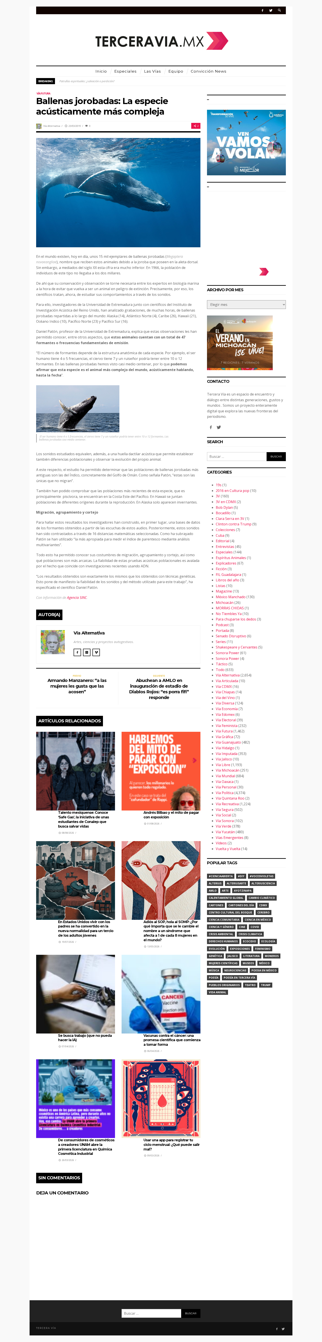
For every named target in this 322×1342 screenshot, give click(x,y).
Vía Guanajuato (228, 742)
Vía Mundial (225, 776)
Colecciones (225, 529)
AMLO (213, 890)
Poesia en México (264, 970)
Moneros (272, 956)
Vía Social (223, 815)
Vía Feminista (226, 725)
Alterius (215, 883)
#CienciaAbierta (221, 876)
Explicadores (226, 563)
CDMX (263, 905)
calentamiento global (226, 898)
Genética (215, 956)
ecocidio (249, 941)
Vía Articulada (227, 680)
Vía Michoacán (227, 770)
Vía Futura (43, 93)
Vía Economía (227, 708)
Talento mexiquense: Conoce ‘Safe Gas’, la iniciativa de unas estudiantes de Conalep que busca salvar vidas (83, 819)
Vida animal (217, 992)
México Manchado (231, 596)
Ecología (268, 941)
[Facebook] (262, 10)
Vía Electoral (226, 720)
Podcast (222, 624)
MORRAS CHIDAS (230, 608)
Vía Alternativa (51, 125)
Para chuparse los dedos (236, 619)
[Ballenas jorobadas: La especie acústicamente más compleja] (118, 192)
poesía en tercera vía (239, 977)
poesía (213, 977)
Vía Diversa (225, 703)
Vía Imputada (226, 753)
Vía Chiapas (225, 692)
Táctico (222, 664)
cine (242, 927)
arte (225, 890)
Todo (220, 669)
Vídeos (221, 843)
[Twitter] (271, 10)
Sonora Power (227, 652)
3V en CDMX (226, 501)
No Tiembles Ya (229, 613)
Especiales (224, 552)
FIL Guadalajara (228, 574)
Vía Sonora (225, 820)
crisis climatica (250, 934)
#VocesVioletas (261, 876)
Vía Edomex (225, 714)
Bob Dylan (224, 507)
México (264, 963)
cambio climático (262, 898)
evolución (217, 949)
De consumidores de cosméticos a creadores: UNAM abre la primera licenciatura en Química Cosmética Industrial (86, 1147)
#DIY (241, 876)
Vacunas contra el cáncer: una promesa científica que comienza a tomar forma (171, 1040)
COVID (255, 927)
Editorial (222, 541)
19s (218, 485)
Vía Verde (223, 826)
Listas (220, 585)
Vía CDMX (224, 686)
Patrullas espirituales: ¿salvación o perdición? (87, 81)
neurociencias (235, 970)
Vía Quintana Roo (230, 798)
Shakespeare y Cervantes (236, 647)
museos (248, 963)
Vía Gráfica (224, 736)
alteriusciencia (263, 883)
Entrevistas (225, 546)
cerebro (263, 912)
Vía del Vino (225, 697)
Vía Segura (225, 809)
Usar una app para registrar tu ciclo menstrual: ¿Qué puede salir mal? (171, 1144)
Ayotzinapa (242, 890)
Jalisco (232, 956)
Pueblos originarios (224, 985)
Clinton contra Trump (233, 524)
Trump (266, 985)
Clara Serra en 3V (230, 518)
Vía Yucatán (225, 832)
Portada (222, 630)
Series (221, 641)
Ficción (221, 568)
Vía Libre (223, 764)
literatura (251, 956)
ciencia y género (221, 927)
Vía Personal (226, 787)
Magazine (224, 591)
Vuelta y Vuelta (228, 848)
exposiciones (240, 949)
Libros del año (227, 580)
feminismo (263, 949)
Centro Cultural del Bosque (230, 912)
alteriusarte (236, 883)
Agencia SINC (77, 597)
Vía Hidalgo (225, 748)
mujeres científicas (223, 963)
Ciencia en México (258, 920)
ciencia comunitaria (224, 920)
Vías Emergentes (229, 837)
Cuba (220, 535)
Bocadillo (223, 513)
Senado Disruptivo (231, 636)
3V (218, 496)
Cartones (216, 905)
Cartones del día (241, 905)
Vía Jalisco (224, 759)
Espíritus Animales (231, 557)
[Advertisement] (246, 227)
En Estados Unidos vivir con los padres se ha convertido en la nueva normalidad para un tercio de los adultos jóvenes (85, 929)
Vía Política (225, 792)
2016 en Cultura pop (232, 490)
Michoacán (225, 602)
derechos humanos (223, 941)
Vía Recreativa (227, 804)
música (214, 970)
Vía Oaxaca (225, 781)
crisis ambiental (221, 934)
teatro (250, 985)
